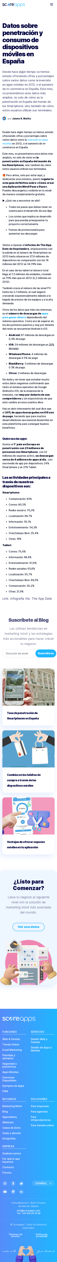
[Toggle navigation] (52, 4)
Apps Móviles (10, 1072)
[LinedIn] (21, 1191)
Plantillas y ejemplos (8, 1057)
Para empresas (40, 1106)
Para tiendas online (42, 1125)
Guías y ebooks (11, 1133)
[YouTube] (4, 1191)
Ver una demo (28, 927)
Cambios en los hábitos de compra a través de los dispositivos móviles (24, 780)
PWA (5, 1091)
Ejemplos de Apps (13, 1085)
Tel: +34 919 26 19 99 (28, 1213)
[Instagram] (4, 1183)
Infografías (9, 1138)
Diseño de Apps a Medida (41, 1049)
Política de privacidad (42, 1235)
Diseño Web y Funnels (39, 1041)
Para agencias (39, 1111)
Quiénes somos (11, 1153)
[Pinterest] (13, 1191)
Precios (6, 1172)
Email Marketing (12, 1049)
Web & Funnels (11, 1039)
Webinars (8, 1122)
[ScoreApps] (13, 4)
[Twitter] (21, 1183)
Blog (5, 1111)
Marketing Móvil (12, 1106)
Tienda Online (10, 1044)
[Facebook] (13, 1183)
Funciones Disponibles (9, 1079)
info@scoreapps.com (28, 1210)
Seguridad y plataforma (9, 1065)
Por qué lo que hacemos (11, 1160)
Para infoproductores (41, 1118)
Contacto (8, 1167)
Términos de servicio (15, 1235)
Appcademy (9, 1117)
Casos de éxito (11, 1127)
